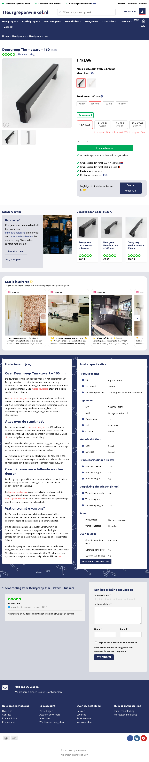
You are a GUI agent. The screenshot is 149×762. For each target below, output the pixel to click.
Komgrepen (91, 21)
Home (5, 36)
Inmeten (121, 3)
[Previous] (7, 93)
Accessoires (109, 21)
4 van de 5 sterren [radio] (117, 599)
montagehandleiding (15, 498)
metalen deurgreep (38, 427)
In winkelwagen (104, 148)
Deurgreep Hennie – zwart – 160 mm (111, 245)
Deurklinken (72, 21)
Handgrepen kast (38, 36)
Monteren (132, 3)
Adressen (44, 718)
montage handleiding (21, 236)
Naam (98, 629)
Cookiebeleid (9, 722)
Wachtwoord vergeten (51, 722)
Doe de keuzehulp (130, 188)
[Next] (67, 93)
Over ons (7, 711)
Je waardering (102, 595)
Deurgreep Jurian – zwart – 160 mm (87, 245)
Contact (143, 3)
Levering (81, 714)
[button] (142, 11)
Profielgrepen (30, 21)
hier (7, 437)
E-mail (124, 629)
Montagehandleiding (125, 714)
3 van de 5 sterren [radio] (107, 599)
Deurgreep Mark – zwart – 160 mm (136, 245)
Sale (143, 25)
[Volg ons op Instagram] (137, 738)
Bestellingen (46, 711)
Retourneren (84, 718)
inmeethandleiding (15, 232)
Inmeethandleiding (124, 711)
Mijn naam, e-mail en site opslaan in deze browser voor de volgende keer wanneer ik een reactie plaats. (115, 647)
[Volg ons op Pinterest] (144, 738)
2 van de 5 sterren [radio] (100, 599)
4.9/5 (93, 3)
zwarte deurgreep (40, 388)
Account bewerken (49, 714)
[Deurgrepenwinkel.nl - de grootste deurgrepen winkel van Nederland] (27, 12)
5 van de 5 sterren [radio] (129, 599)
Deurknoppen (52, 21)
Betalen (81, 711)
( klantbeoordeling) (25, 54)
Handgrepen (9, 21)
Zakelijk (8, 26)
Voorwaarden (84, 722)
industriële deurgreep (18, 398)
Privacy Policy (9, 718)
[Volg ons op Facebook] (130, 738)
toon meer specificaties (95, 561)
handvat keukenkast (18, 492)
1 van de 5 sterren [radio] (95, 599)
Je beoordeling (103, 604)
